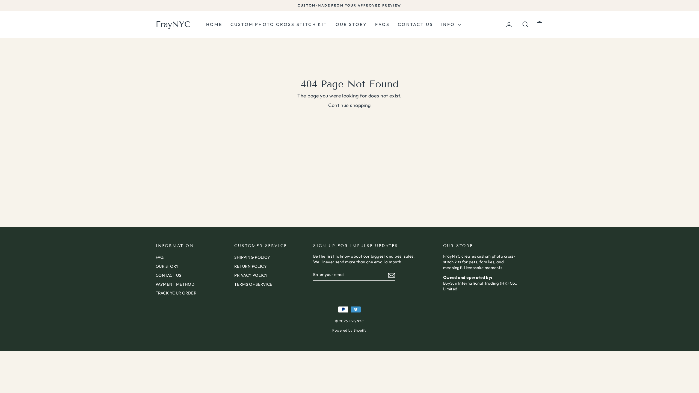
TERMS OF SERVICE (253, 284)
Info (449, 24)
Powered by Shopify (349, 330)
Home (214, 24)
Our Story (351, 24)
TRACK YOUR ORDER (176, 293)
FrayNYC (173, 24)
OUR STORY (167, 266)
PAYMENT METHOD (175, 284)
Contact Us (415, 24)
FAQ (160, 257)
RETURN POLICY (250, 266)
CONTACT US (168, 275)
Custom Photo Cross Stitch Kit (278, 24)
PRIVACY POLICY (251, 275)
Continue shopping (349, 105)
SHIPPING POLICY (252, 257)
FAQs (382, 24)
